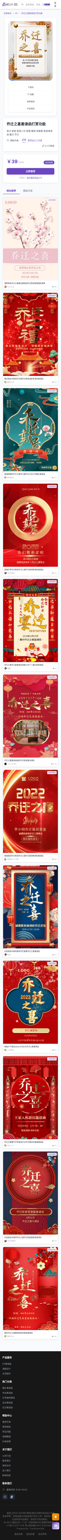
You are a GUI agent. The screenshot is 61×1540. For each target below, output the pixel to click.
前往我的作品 (32, 177)
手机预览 (31, 108)
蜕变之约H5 (12, 1513)
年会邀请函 (7, 1393)
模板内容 (28, 190)
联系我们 (6, 1460)
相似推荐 (11, 190)
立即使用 (30, 171)
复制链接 (31, 101)
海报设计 (6, 1368)
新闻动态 (6, 1475)
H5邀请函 (6, 1363)
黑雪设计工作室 (35, 140)
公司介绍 (6, 1455)
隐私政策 (30, 1534)
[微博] (12, 1496)
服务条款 (19, 1534)
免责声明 (42, 1534)
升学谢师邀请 (8, 1397)
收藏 (32, 94)
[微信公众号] (5, 1496)
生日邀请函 (7, 1407)
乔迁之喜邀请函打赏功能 (31, 13)
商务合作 (6, 1465)
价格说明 (6, 1441)
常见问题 (6, 1431)
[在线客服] (55, 1525)
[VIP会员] (55, 1516)
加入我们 (6, 1470)
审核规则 (6, 1426)
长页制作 (6, 1373)
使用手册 (6, 1422)
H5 (16, 13)
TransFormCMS (37, 1528)
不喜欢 (31, 87)
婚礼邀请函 (7, 1388)
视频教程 (6, 1436)
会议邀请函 (7, 1402)
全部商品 (7, 13)
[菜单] (16, 4)
